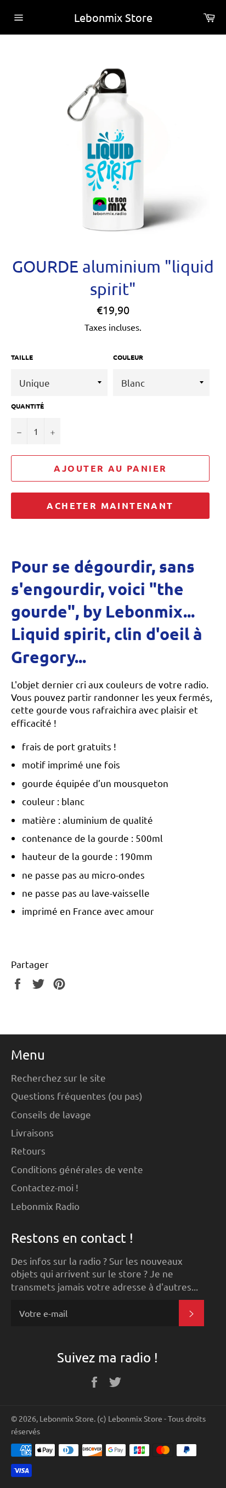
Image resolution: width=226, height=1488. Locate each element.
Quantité (27, 405)
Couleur (128, 357)
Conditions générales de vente (77, 1169)
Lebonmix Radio (45, 1206)
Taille (22, 357)
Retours (28, 1150)
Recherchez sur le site (58, 1077)
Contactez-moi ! (44, 1187)
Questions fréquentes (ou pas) (77, 1095)
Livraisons (32, 1132)
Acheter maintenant (110, 505)
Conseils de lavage (51, 1114)
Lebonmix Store (113, 17)
